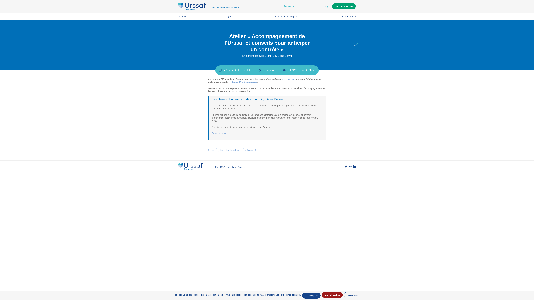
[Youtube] (350, 166)
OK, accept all (311, 295)
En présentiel (269, 70)
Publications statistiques (285, 16)
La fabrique (249, 150)
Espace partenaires (344, 6)
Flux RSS (220, 167)
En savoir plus (219, 133)
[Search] (326, 6)
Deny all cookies (332, 295)
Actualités (183, 16)
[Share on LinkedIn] (343, 45)
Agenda (231, 16)
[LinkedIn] (354, 166)
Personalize (352, 295)
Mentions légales (236, 167)
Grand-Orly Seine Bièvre (244, 82)
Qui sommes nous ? (346, 16)
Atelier (213, 150)
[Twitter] (346, 166)
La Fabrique (288, 79)
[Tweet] (338, 45)
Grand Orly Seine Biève (230, 150)
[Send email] (347, 45)
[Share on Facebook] (333, 45)
